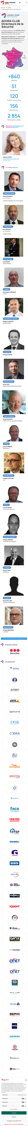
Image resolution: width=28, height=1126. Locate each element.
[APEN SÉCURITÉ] (14, 690)
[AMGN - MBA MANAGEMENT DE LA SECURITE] (14, 679)
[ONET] (14, 960)
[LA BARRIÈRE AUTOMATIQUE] (14, 928)
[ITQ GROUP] (14, 917)
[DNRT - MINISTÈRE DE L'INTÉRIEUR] (14, 744)
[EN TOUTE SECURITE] (14, 766)
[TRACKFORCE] (14, 1058)
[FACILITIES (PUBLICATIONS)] (14, 820)
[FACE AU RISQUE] (14, 809)
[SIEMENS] (14, 1036)
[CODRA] (14, 733)
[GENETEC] (14, 841)
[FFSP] (14, 830)
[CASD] (14, 722)
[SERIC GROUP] (14, 1014)
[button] (26, 1080)
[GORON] (14, 852)
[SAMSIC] (14, 982)
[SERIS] (14, 1025)
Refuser (14, 1117)
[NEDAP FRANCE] (14, 950)
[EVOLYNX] (14, 798)
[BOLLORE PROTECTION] (14, 711)
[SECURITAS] (14, 651)
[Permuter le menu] (19, 2)
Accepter (14, 1113)
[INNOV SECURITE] (14, 885)
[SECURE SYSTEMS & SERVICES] (14, 1004)
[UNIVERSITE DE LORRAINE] (14, 1069)
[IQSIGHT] (14, 906)
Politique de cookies (8, 1124)
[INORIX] (14, 895)
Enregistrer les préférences (14, 1121)
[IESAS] (14, 874)
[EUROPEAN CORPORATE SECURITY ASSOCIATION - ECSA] (14, 787)
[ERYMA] (14, 776)
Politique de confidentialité (18, 1124)
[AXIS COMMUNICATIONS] (14, 701)
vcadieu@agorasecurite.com (11, 159)
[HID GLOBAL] (14, 863)
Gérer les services (13, 1109)
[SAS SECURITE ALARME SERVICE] (14, 993)
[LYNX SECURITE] (14, 939)
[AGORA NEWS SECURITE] (14, 668)
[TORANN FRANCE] (14, 1047)
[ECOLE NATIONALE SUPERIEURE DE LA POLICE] (14, 755)
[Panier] (26, 2)
